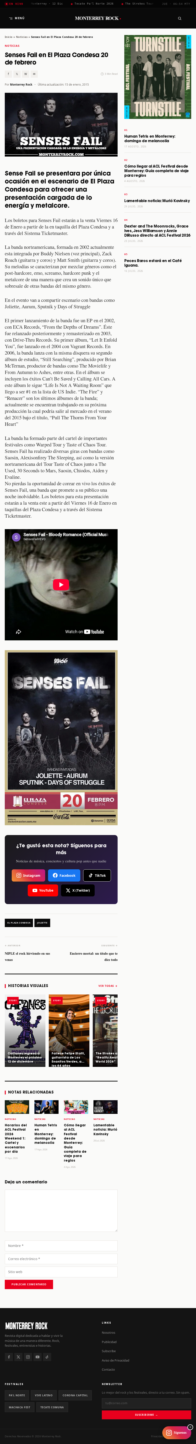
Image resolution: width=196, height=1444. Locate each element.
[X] (18, 1357)
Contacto (108, 1369)
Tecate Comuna (52, 1407)
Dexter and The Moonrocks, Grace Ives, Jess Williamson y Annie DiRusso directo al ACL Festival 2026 (157, 231)
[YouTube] (37, 1357)
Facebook (68, 875)
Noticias (21, 37)
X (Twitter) (81, 890)
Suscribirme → (146, 1414)
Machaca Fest (19, 1407)
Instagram (31, 875)
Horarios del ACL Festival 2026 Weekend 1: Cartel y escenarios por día (16, 1139)
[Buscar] (179, 18)
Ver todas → (108, 986)
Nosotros (108, 1332)
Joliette (42, 922)
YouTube (46, 890)
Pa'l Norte (17, 1395)
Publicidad (109, 1342)
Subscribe (109, 1351)
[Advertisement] (157, 352)
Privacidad (157, 1436)
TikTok (100, 875)
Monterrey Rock (98, 18)
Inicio (9, 37)
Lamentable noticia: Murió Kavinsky (105, 1130)
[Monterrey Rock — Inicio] (49, 1325)
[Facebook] (9, 1357)
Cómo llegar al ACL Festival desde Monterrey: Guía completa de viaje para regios (75, 1143)
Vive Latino (44, 1395)
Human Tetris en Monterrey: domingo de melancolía (45, 1134)
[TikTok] (47, 1357)
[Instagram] (28, 1357)
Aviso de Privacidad (115, 1360)
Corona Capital (75, 1395)
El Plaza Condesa (18, 922)
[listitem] (25, 1030)
